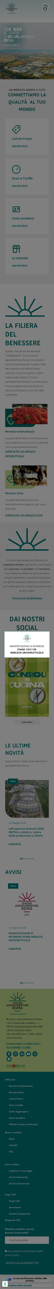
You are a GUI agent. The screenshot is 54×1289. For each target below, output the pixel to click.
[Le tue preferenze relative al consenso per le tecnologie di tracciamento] (5, 1284)
